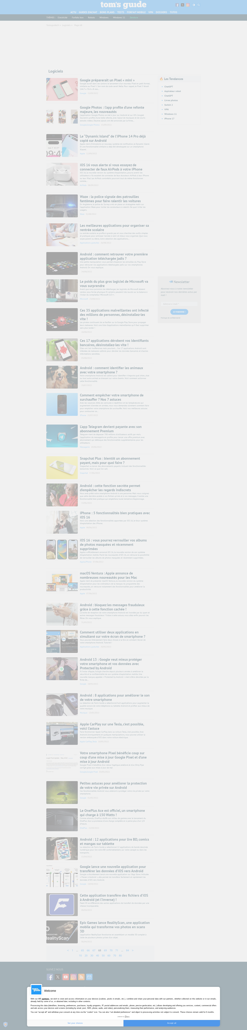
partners (45, 999)
